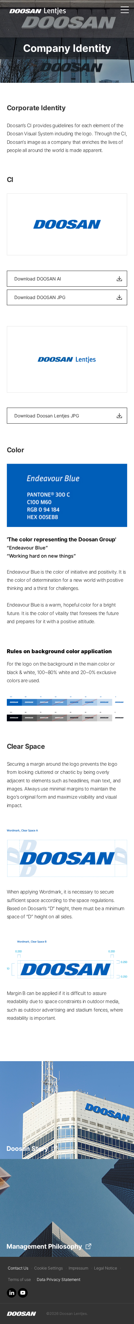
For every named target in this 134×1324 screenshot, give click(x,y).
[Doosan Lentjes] (21, 1313)
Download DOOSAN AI (37, 278)
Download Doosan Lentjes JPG (46, 415)
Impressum (78, 1268)
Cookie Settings (48, 1268)
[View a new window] (12, 1293)
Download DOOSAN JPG (39, 297)
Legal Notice (105, 1268)
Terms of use (19, 1279)
